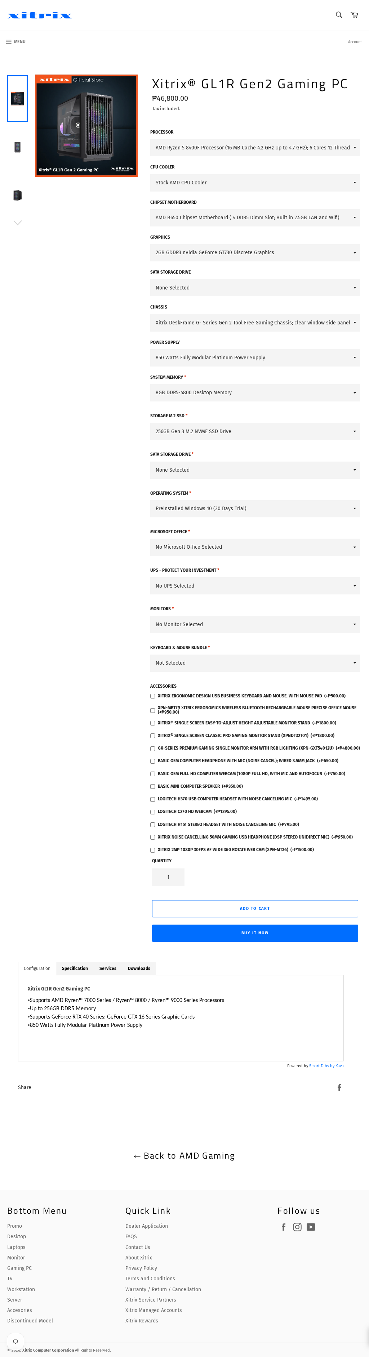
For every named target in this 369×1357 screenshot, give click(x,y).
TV (10, 1279)
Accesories (19, 1310)
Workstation (21, 1289)
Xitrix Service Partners (150, 1300)
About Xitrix (138, 1258)
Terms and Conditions (150, 1279)
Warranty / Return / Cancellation (163, 1289)
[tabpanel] (181, 1018)
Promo (14, 1226)
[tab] (37, 968)
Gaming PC (19, 1268)
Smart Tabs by (322, 1066)
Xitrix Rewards (141, 1321)
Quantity (162, 860)
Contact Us (137, 1247)
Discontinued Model (30, 1321)
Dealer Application (146, 1226)
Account (355, 42)
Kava (339, 1066)
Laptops (16, 1247)
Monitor (16, 1258)
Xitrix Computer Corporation (48, 1350)
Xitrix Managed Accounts (153, 1310)
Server (14, 1300)
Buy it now (255, 933)
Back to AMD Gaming (188, 1155)
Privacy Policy (141, 1268)
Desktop (16, 1237)
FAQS (131, 1237)
